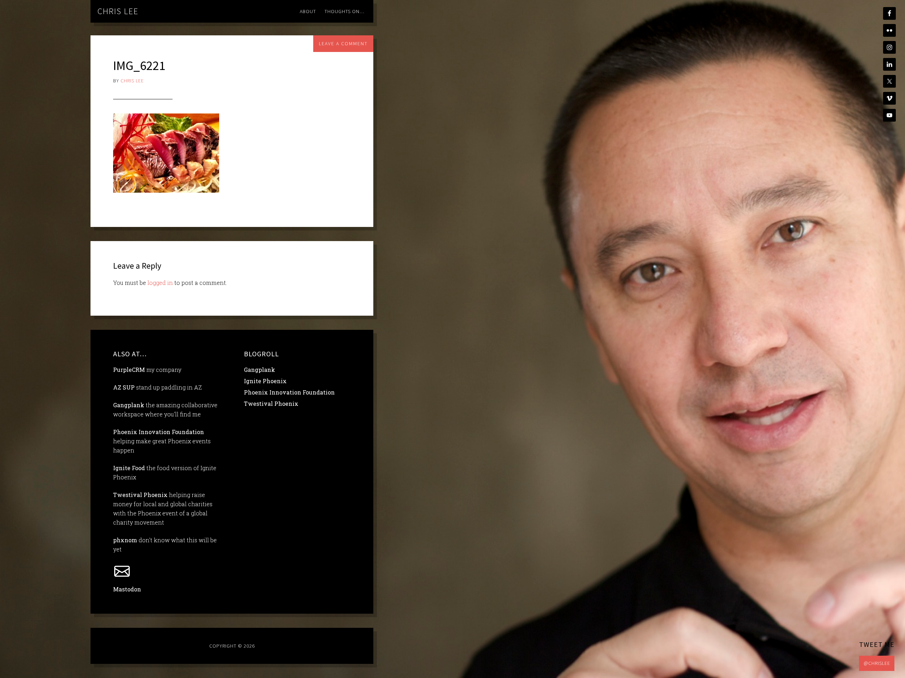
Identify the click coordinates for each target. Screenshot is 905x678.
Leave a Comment (343, 43)
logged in (160, 282)
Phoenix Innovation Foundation (158, 432)
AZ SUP (124, 387)
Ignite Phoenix (265, 381)
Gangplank (128, 405)
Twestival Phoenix (140, 494)
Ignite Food (129, 468)
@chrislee (877, 663)
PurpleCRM (129, 369)
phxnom (125, 540)
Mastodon (127, 589)
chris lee (118, 11)
